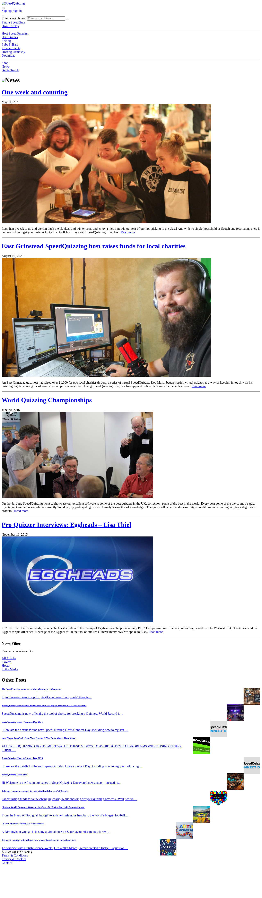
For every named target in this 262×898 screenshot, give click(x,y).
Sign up (7, 10)
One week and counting (35, 92)
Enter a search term (14, 18)
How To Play (10, 26)
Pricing (6, 41)
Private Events (11, 48)
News (5, 66)
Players (6, 662)
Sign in (17, 10)
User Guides (10, 37)
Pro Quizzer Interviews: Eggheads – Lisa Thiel (66, 524)
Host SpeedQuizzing (15, 33)
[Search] (67, 19)
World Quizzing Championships (47, 400)
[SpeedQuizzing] (13, 3)
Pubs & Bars (10, 44)
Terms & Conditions (15, 855)
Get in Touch (10, 70)
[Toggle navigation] (3, 15)
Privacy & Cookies (14, 859)
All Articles (9, 658)
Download (8, 55)
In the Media (10, 669)
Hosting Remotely (13, 52)
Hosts (5, 665)
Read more (128, 232)
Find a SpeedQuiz (13, 22)
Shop (5, 63)
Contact (7, 862)
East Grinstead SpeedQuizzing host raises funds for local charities (93, 246)
